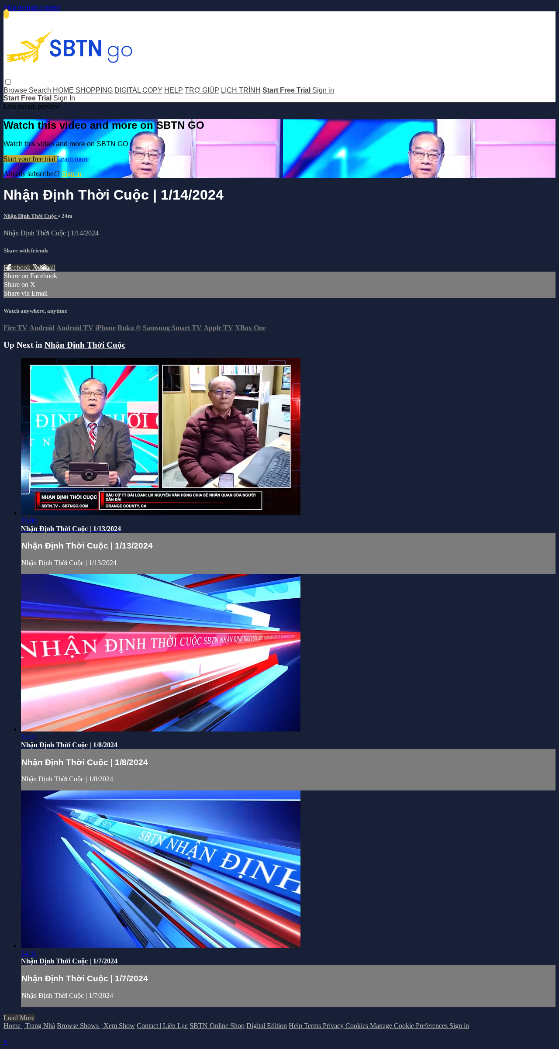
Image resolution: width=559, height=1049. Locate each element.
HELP (173, 90)
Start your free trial (30, 158)
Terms (313, 1025)
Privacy (334, 1025)
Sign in (323, 90)
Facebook (17, 267)
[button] (8, 82)
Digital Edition (266, 1025)
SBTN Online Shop (217, 1025)
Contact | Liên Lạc (162, 1025)
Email (47, 267)
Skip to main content (31, 7)
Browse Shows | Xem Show (96, 1025)
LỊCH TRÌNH (241, 90)
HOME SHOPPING (83, 90)
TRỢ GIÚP (202, 90)
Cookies (357, 1025)
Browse (16, 90)
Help (296, 1025)
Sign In (64, 98)
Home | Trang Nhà (29, 1025)
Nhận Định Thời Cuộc (30, 216)
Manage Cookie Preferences (409, 1025)
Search (41, 90)
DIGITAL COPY (138, 90)
